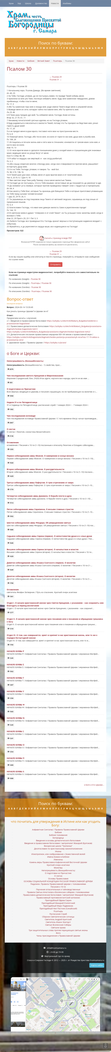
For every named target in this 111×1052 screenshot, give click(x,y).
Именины (58, 859)
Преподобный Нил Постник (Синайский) (58, 908)
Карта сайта (96, 965)
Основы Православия (58, 878)
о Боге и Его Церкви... (94, 785)
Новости (55, 3)
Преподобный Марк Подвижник (58, 905)
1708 (11, 583)
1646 (11, 543)
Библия (30, 61)
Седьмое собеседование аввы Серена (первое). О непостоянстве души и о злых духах (49, 536)
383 (10, 382)
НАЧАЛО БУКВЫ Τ (15, 678)
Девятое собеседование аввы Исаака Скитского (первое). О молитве (41, 562)
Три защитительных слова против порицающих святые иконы (58, 930)
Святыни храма (58, 927)
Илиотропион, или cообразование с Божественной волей (58, 854)
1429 (11, 476)
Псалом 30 (35, 279)
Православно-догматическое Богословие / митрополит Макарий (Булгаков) (58, 895)
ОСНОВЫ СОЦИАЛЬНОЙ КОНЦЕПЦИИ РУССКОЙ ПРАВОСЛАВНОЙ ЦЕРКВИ (58, 881)
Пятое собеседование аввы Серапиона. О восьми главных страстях (40, 509)
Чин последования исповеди (21, 415)
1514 (11, 503)
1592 (11, 516)
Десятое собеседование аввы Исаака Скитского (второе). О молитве (41, 576)
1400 (11, 765)
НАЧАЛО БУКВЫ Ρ (15, 651)
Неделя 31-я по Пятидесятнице (22, 402)
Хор (19, 3)
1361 (11, 596)
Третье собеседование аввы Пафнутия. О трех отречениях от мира (40, 482)
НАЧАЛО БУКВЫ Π (15, 758)
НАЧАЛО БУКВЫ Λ (15, 771)
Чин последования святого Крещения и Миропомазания (35, 375)
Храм (11, 3)
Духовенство (41, 3)
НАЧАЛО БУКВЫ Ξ (15, 731)
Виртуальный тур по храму (57, 956)
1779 (11, 489)
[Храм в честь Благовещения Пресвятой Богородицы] (55, 22)
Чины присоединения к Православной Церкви (58, 935)
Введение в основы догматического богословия (58, 840)
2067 (11, 423)
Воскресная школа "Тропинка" (58, 846)
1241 (11, 738)
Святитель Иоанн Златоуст (58, 922)
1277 (11, 612)
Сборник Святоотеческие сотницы (58, 916)
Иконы (58, 851)
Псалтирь (57, 61)
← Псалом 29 (56, 77)
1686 (11, 530)
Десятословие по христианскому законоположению (58, 848)
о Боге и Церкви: (23, 353)
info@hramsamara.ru (56, 948)
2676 (11, 369)
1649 (11, 570)
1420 (11, 556)
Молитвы (58, 867)
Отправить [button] (55, 264)
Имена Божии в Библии (58, 857)
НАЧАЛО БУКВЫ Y (15, 691)
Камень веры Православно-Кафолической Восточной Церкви (58, 862)
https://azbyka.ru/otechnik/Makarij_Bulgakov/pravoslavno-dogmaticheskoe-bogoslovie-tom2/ (48, 331)
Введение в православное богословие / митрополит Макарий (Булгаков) (58, 843)
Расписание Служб (58, 914)
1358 (11, 698)
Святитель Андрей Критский (58, 919)
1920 (11, 463)
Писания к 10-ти (58, 886)
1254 (11, 752)
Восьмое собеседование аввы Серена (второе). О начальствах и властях (43, 549)
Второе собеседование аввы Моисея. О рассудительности (35, 469)
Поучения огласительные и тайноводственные (58, 889)
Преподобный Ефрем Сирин (58, 900)
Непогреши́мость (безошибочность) (25, 361)
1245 (11, 658)
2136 (11, 436)
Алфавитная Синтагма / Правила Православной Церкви (58, 829)
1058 (11, 396)
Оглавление (13, 442)
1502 (11, 671)
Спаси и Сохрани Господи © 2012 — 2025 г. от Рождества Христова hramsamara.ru (65, 960)
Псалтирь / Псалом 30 (41, 283)
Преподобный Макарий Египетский (58, 903)
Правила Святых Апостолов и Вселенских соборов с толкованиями (58, 892)
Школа (28, 3)
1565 (11, 711)
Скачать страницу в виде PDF (58, 238)
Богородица (58, 837)
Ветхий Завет (43, 61)
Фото (58, 933)
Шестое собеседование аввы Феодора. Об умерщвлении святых (39, 522)
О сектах (11, 429)
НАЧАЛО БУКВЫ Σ (15, 664)
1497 (11, 685)
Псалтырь (58, 911)
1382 (11, 409)
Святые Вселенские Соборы (58, 925)
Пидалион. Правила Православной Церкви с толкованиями (58, 884)
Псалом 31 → (56, 79)
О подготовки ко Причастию (21, 389)
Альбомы (67, 3)
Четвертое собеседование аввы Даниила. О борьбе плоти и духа (39, 496)
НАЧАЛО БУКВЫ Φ (16, 704)
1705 (11, 645)
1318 (11, 629)
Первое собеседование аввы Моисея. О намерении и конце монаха (40, 455)
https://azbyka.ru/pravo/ (55, 342)
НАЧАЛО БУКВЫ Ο (15, 745)
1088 (11, 778)
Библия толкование (58, 835)
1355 (11, 449)
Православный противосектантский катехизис (58, 897)
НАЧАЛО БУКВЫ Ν (15, 718)
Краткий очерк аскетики (58, 865)
